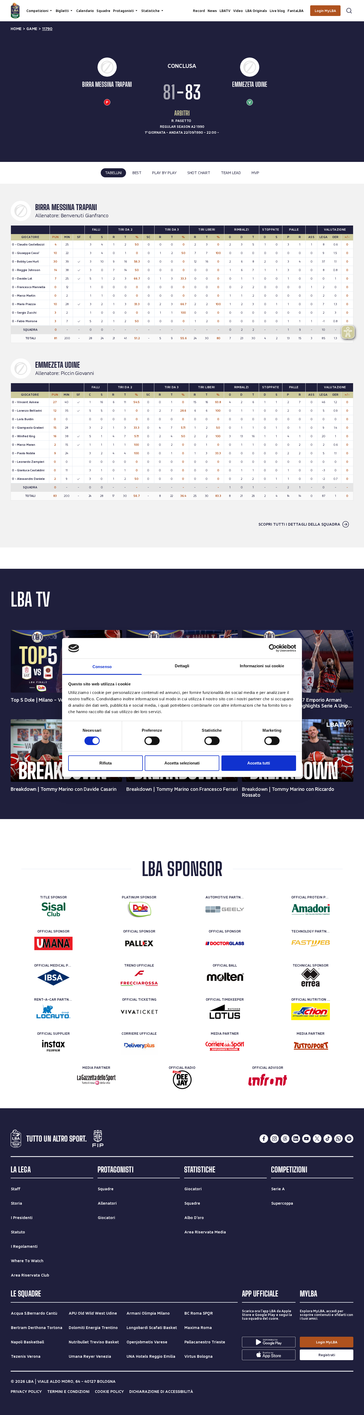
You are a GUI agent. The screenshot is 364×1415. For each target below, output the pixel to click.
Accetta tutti (258, 763)
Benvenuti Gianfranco (84, 216)
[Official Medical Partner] (53, 977)
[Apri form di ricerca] (349, 10)
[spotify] (349, 1138)
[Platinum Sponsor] (139, 909)
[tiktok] (327, 1138)
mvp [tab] (255, 172)
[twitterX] (317, 1138)
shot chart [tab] (198, 172)
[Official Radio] (182, 1079)
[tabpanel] (182, 365)
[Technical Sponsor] (310, 977)
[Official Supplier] (53, 1045)
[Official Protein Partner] (310, 909)
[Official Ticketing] (139, 1011)
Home (16, 29)
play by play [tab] (164, 172)
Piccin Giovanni (77, 373)
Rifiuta (105, 763)
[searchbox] (182, 6)
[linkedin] (296, 1138)
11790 (47, 29)
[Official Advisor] (267, 1079)
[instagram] (274, 1138)
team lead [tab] (231, 172)
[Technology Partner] (310, 943)
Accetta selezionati (182, 763)
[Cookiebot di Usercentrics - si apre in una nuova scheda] (272, 648)
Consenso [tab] (102, 666)
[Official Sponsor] (53, 943)
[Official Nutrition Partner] (310, 1011)
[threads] (285, 1138)
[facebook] (264, 1138)
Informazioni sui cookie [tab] (262, 666)
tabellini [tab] (113, 172)
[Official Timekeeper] (224, 1011)
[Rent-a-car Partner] (53, 1011)
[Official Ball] (224, 977)
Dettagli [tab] (182, 666)
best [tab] (136, 172)
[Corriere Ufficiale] (139, 1045)
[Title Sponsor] (53, 909)
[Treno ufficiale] (139, 977)
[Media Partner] (224, 1045)
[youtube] (306, 1138)
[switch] (152, 741)
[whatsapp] (338, 1138)
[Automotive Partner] (224, 909)
